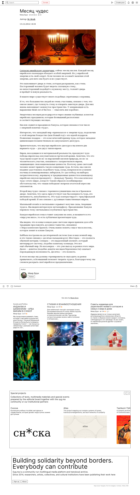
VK (109, 486)
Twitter (124, 486)
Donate (45, 2)
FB (107, 486)
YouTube (118, 486)
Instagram (113, 486)
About (24, 481)
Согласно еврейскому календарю (37, 70)
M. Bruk (31, 19)
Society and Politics (20, 304)
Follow (31, 277)
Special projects (18, 393)
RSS (127, 486)
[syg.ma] (3, 2)
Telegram (103, 486)
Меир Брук (24, 15)
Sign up (16, 481)
